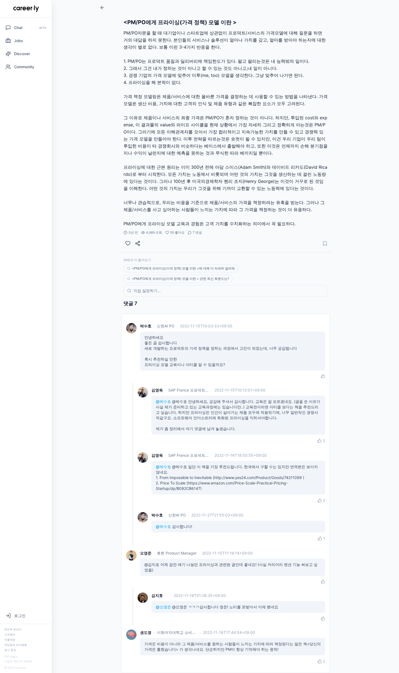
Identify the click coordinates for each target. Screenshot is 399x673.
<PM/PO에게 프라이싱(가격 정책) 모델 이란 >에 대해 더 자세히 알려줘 (183, 268)
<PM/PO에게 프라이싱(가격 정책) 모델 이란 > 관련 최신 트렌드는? (180, 279)
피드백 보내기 (12, 629)
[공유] (137, 243)
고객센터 (9, 634)
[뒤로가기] (102, 7)
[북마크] (325, 243)
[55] (127, 243)
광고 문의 (10, 650)
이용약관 (9, 639)
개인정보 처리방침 (15, 644)
